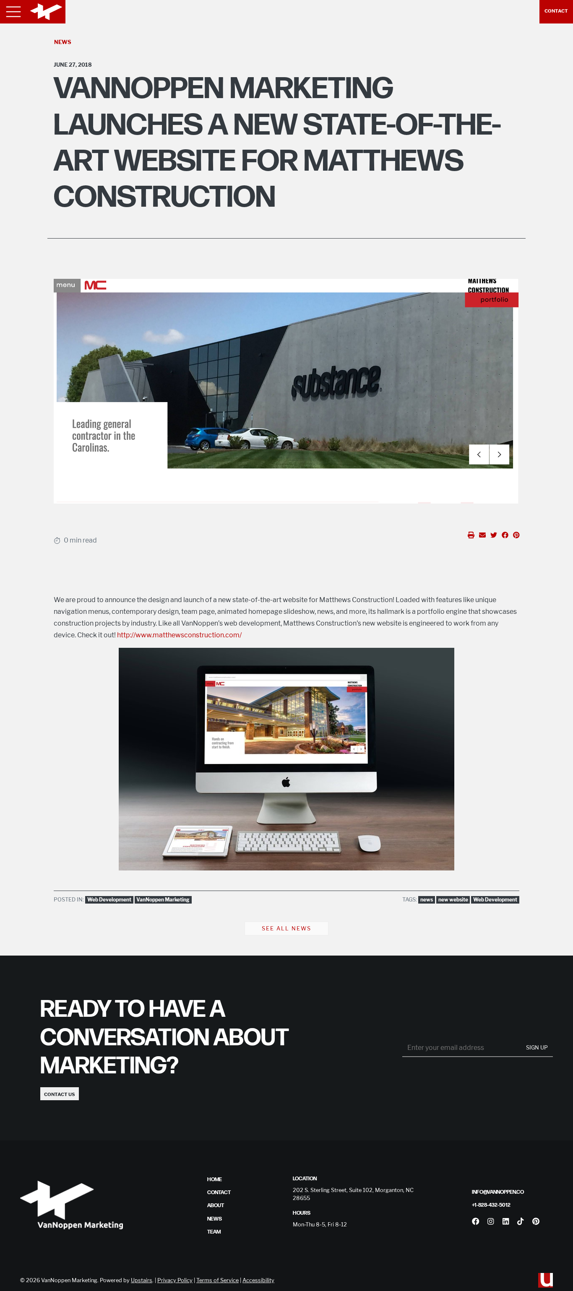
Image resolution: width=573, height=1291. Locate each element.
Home (214, 1179)
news (426, 899)
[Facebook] (475, 1221)
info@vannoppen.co (498, 1192)
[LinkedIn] (506, 1221)
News (62, 42)
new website (453, 899)
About (215, 1205)
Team (214, 1232)
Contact (556, 11)
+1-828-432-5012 (491, 1205)
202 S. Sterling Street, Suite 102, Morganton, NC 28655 (353, 1194)
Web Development (109, 899)
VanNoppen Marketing (163, 899)
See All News (286, 928)
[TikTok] (520, 1221)
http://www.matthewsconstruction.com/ (179, 635)
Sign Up (537, 1047)
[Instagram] (490, 1221)
